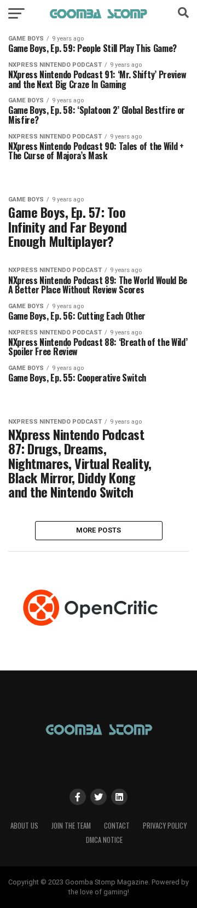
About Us (24, 825)
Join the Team (71, 825)
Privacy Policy (165, 825)
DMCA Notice (104, 840)
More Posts (98, 530)
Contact (117, 825)
